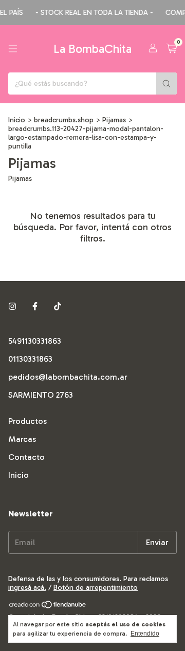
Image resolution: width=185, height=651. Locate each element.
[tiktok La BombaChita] (57, 306)
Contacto (26, 457)
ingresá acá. (27, 587)
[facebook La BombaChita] (35, 306)
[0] (171, 49)
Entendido (145, 633)
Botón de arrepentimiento (95, 587)
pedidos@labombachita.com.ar (67, 377)
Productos (27, 421)
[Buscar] (166, 83)
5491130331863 (34, 341)
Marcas (22, 439)
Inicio (16, 120)
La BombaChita (92, 49)
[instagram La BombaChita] (12, 306)
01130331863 (30, 359)
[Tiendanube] (48, 606)
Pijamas (114, 120)
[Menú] (12, 48)
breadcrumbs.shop (64, 120)
